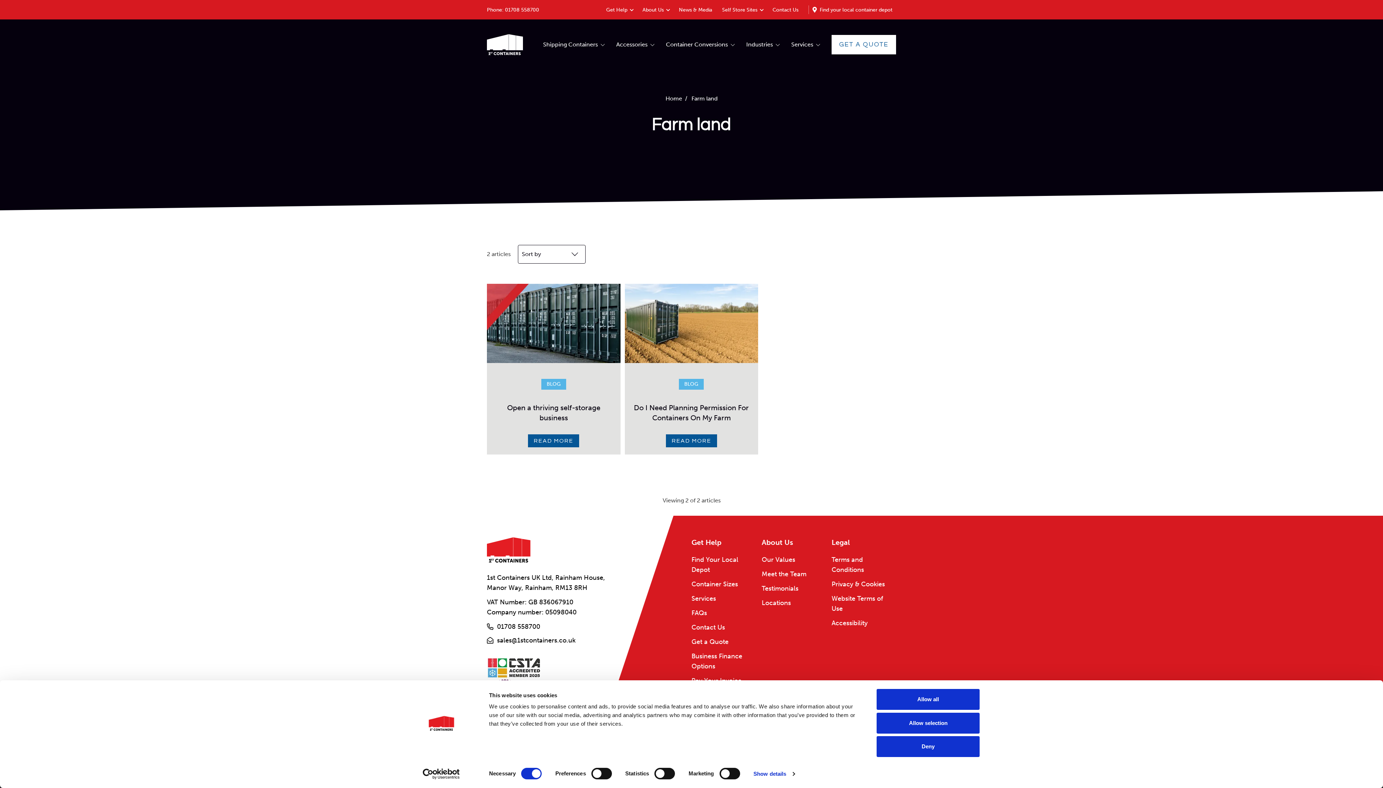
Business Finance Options (717, 661)
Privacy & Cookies (858, 584)
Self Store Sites (739, 10)
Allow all (928, 699)
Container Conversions (697, 44)
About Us (653, 10)
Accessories (632, 44)
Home (674, 98)
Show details (769, 774)
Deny (928, 746)
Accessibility (850, 623)
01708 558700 (522, 10)
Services (802, 44)
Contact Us (785, 10)
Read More (553, 441)
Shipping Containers (570, 44)
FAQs (699, 613)
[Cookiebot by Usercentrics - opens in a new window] (441, 774)
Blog (554, 384)
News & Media (695, 10)
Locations (776, 603)
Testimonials (780, 588)
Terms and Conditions (848, 565)
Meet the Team (784, 574)
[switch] (601, 773)
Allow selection (928, 723)
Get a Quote (864, 44)
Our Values (778, 560)
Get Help (616, 10)
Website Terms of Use (857, 604)
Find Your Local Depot (715, 565)
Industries (759, 44)
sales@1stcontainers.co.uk (536, 640)
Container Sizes (715, 584)
